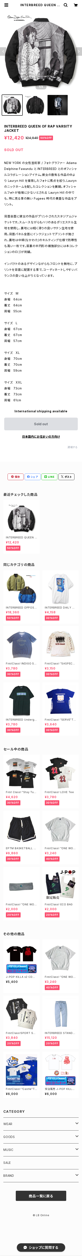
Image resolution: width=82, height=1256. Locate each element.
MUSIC (8, 1150)
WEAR (7, 1124)
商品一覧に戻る (41, 1196)
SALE (7, 1162)
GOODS (9, 1137)
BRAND (8, 1175)
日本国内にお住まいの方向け (41, 436)
